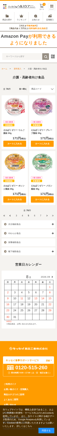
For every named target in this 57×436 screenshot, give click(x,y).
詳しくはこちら (24, 426)
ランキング (21, 20)
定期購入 (50, 20)
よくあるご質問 (11, 399)
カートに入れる (14, 143)
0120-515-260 (31, 367)
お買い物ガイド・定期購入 (16, 389)
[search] (45, 56)
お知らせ (36, 20)
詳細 (53, 56)
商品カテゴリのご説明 (14, 394)
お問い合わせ (10, 405)
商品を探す (7, 20)
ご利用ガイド (10, 384)
